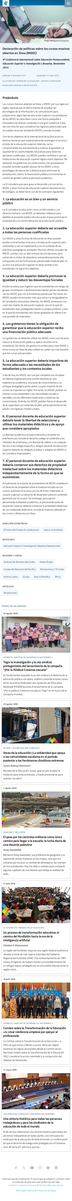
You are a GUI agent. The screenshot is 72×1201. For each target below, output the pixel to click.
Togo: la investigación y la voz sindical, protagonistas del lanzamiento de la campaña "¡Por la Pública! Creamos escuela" (36, 654)
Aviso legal (21, 1190)
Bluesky (48, 1168)
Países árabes (46, 561)
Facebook (16, 1168)
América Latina (11, 576)
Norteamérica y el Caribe (52, 569)
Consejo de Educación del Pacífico (19, 569)
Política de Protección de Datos (41, 1190)
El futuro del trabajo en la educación (21, 529)
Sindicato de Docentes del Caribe (19, 561)
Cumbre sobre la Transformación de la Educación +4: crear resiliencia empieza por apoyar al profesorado (36, 1020)
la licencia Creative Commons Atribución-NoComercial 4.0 (36, 1185)
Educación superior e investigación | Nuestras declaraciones (32, 545)
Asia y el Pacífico (42, 576)
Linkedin (56, 1168)
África (57, 576)
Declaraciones (10, 592)
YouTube (32, 1168)
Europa (26, 576)
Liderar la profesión (53, 529)
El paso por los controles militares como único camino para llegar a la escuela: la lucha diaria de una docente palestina (36, 831)
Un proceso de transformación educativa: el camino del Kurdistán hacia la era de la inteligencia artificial (36, 926)
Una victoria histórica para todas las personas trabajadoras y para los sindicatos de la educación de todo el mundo (36, 1109)
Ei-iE (4, 4)
